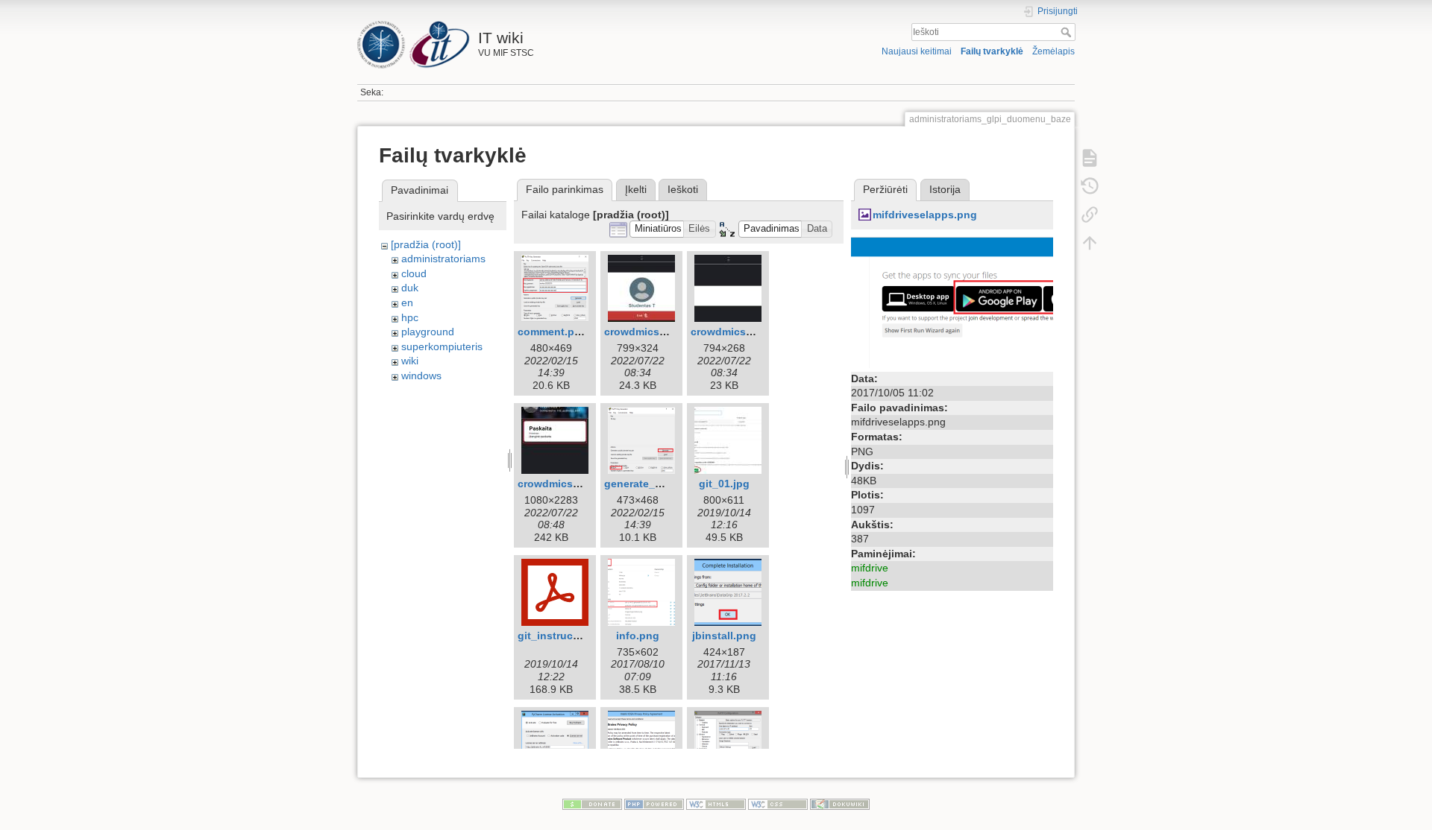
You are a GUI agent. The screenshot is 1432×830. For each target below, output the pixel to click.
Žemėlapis (1053, 51)
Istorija (945, 189)
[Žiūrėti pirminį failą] (952, 301)
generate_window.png (660, 484)
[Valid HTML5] (716, 804)
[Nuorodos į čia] (1090, 214)
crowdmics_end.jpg (654, 332)
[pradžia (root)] (426, 244)
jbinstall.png (724, 635)
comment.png (553, 332)
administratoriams (443, 258)
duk (409, 288)
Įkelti (636, 189)
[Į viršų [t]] (1090, 243)
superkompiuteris (442, 346)
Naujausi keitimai (917, 51)
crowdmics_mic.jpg (740, 332)
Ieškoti (1068, 32)
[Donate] (592, 804)
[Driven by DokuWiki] (840, 804)
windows (421, 375)
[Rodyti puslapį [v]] (1090, 158)
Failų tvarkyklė (992, 51)
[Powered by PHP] (654, 804)
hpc (409, 317)
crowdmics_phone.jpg (574, 484)
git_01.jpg (724, 484)
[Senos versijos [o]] (1090, 186)
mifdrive (869, 568)
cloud (414, 273)
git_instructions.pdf (568, 635)
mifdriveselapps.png (925, 215)
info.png (637, 635)
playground (427, 332)
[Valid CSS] (778, 804)
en (407, 302)
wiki (409, 361)
